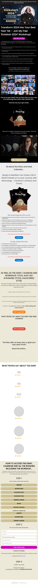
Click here (23, 556)
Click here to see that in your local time (19, 71)
